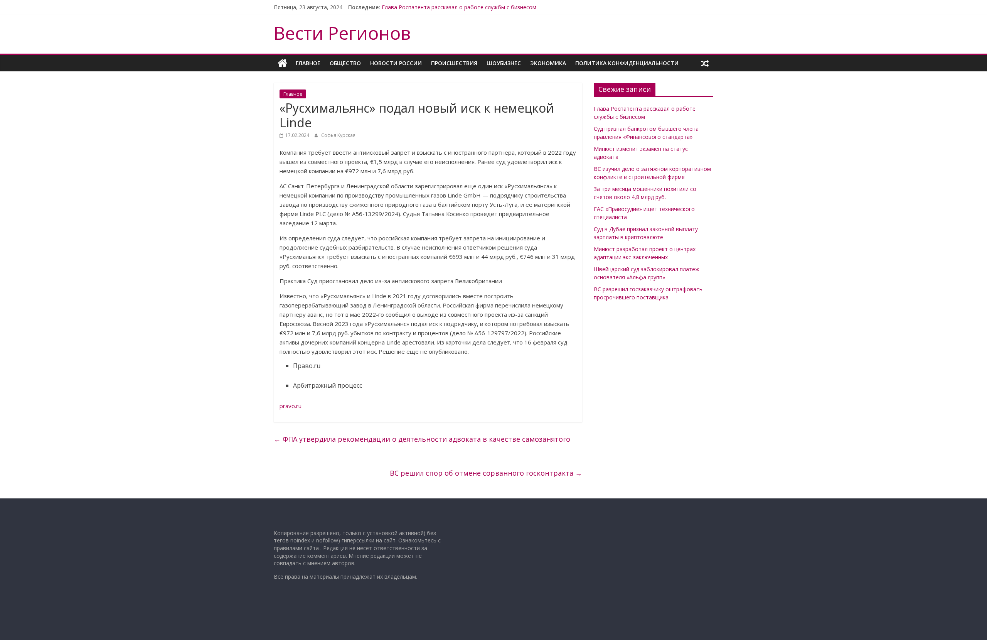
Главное (308, 63)
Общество (345, 63)
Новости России (396, 63)
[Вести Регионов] (282, 63)
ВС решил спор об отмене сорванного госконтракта (486, 473)
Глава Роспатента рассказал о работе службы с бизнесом (459, 7)
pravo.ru (290, 406)
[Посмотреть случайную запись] (704, 63)
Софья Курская (338, 135)
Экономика (548, 63)
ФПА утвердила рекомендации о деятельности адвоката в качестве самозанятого (422, 439)
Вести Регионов (342, 33)
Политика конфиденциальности (627, 63)
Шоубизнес (504, 63)
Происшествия (454, 63)
